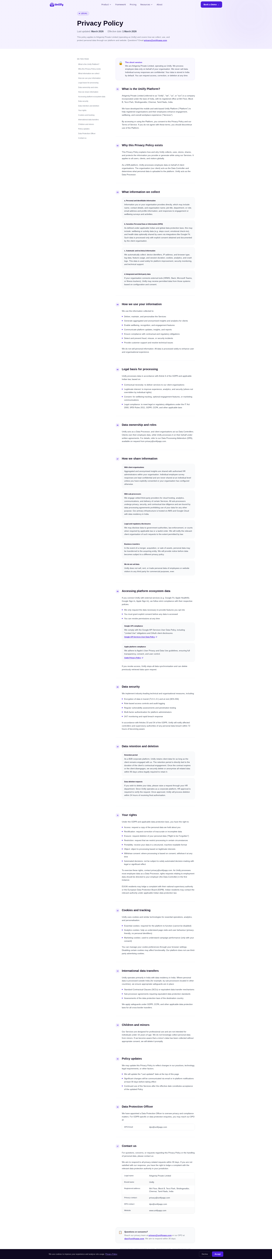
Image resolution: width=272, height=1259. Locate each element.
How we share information (88, 92)
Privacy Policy (111, 1254)
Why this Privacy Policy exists (89, 69)
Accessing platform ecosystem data (91, 97)
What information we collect (88, 74)
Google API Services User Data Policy (139, 637)
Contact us (82, 138)
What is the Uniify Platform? (88, 64)
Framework (120, 4)
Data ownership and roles (88, 87)
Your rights (82, 110)
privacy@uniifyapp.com (155, 40)
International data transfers (88, 120)
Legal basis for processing (88, 83)
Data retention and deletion (88, 106)
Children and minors (86, 124)
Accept (218, 1254)
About (159, 4)
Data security (83, 101)
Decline (205, 1254)
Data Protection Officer (86, 133)
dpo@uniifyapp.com (134, 1238)
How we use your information (89, 78)
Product (105, 4)
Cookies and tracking (86, 115)
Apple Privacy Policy (132, 658)
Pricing (133, 4)
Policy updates (84, 129)
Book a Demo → (211, 4)
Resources (145, 4)
